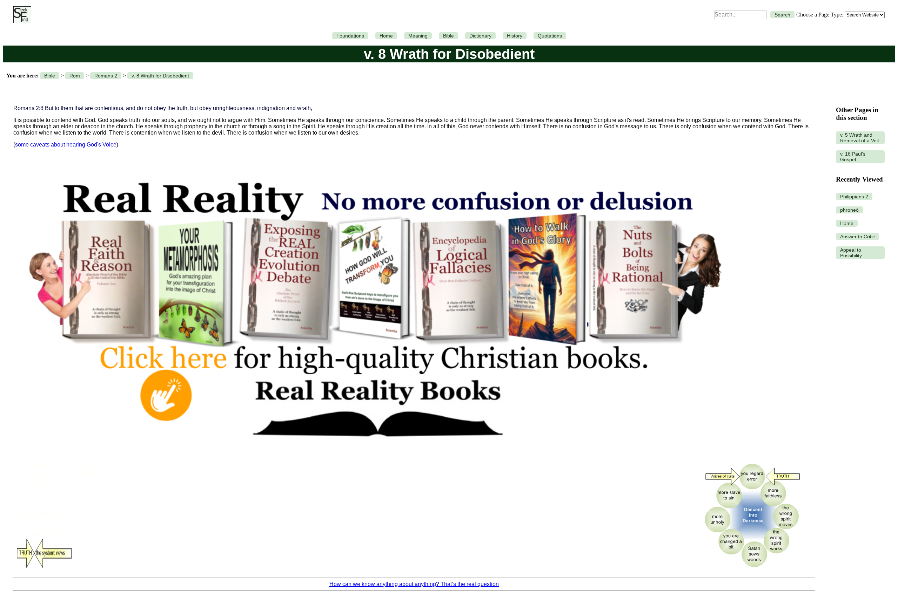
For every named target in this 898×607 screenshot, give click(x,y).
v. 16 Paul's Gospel (852, 156)
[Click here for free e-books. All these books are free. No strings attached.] (374, 454)
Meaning (418, 36)
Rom (74, 76)
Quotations (550, 36)
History (514, 36)
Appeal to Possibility (851, 252)
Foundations (350, 36)
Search (782, 15)
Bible (448, 36)
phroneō (849, 210)
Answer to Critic (857, 236)
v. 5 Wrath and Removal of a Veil (859, 137)
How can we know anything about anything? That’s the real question (414, 584)
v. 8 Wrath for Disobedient (160, 76)
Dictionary (480, 36)
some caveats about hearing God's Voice (65, 145)
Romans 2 (105, 76)
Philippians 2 (854, 196)
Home (386, 36)
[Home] (20, 14)
